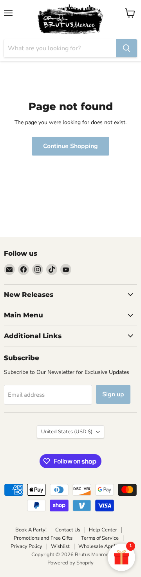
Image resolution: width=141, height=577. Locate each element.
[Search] (126, 48)
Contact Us (67, 529)
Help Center (103, 529)
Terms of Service (100, 538)
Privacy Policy (26, 546)
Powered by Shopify (70, 562)
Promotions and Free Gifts (43, 538)
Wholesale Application (104, 546)
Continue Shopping (70, 146)
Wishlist (60, 546)
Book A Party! (31, 529)
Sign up (113, 394)
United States (66, 431)
